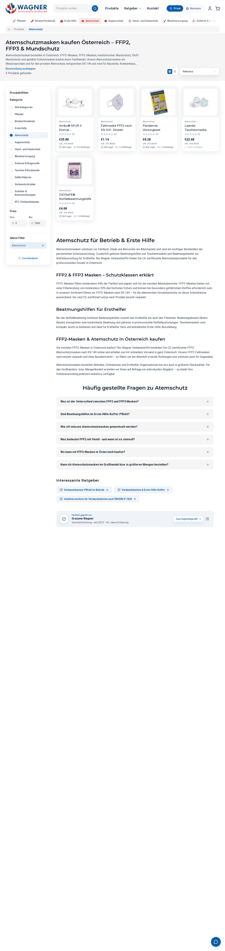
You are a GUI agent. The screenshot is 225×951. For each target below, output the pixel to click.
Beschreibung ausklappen (21, 68)
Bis (31, 217)
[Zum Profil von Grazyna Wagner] (64, 519)
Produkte (112, 8)
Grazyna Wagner (83, 518)
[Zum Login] (209, 8)
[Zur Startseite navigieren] (26, 8)
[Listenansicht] (174, 71)
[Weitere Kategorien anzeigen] (211, 21)
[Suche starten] (95, 8)
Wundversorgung (177, 20)
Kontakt (153, 8)
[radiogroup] (28, 154)
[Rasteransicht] (169, 71)
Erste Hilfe (70, 20)
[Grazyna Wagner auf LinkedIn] (207, 519)
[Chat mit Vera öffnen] (216, 942)
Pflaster (21, 20)
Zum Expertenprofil (187, 519)
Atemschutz (92, 20)
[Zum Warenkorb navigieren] (217, 8)
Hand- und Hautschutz (145, 20)
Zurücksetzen (30, 258)
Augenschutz (115, 20)
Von (12, 217)
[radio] (175, 8)
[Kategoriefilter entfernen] (42, 245)
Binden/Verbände (45, 20)
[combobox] (199, 71)
